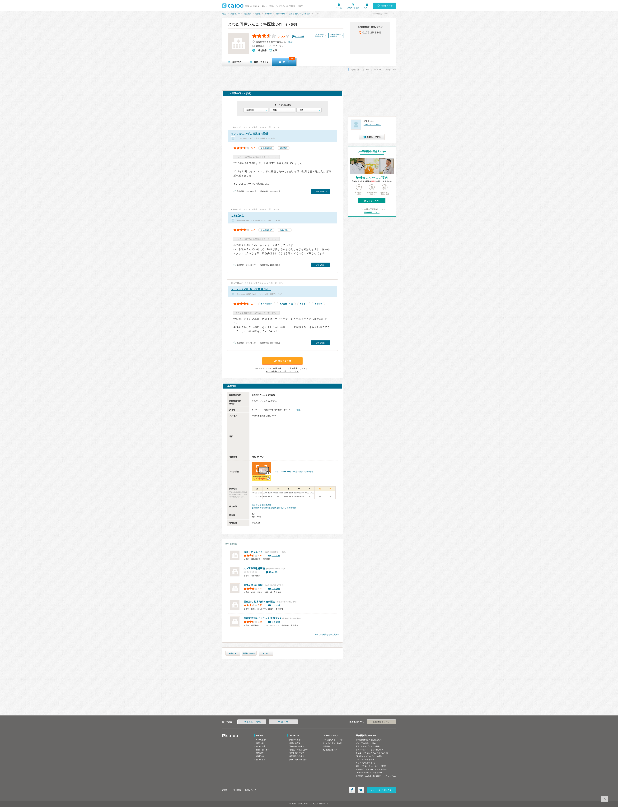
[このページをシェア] (352, 790)
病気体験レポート (263, 750)
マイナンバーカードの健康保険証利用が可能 (293, 471)
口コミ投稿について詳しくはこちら (282, 371)
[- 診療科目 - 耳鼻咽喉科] (255, 110)
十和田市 (268, 14)
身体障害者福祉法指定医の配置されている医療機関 (274, 508)
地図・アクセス (249, 653)
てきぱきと (237, 215)
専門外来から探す (296, 753)
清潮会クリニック (253, 552)
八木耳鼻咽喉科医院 (254, 568)
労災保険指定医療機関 (261, 505)
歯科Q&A (260, 756)
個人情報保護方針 (330, 750)
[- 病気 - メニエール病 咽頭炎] (282, 110)
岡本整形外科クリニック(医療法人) (262, 618)
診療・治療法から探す (298, 760)
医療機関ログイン (371, 212)
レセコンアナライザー (365, 760)
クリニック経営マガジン (366, 763)
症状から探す (294, 743)
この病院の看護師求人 (319, 35)
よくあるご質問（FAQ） (333, 743)
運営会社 (225, 790)
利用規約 (326, 746)
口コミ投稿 (261, 760)
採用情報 (237, 790)
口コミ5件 (276, 589)
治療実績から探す (296, 746)
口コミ (266, 653)
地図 (290, 42)
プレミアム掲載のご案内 (366, 743)
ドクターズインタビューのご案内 (370, 750)
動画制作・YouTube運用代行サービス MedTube (376, 776)
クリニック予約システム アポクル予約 (372, 753)
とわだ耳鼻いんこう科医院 (299, 14)
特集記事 (260, 753)
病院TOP (232, 653)
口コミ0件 (273, 572)
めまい (304, 304)
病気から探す (294, 740)
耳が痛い (285, 230)
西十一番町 (280, 14)
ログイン (367, 8)
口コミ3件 (276, 556)
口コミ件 (299, 36)
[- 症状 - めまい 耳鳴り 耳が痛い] (308, 110)
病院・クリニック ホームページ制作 (371, 766)
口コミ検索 (261, 746)
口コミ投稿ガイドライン (333, 740)
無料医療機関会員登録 (335, 35)
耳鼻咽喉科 (267, 148)
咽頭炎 (284, 148)
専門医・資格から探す (298, 750)
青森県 (258, 14)
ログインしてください (372, 124)
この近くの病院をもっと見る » (326, 634)
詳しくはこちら (371, 200)
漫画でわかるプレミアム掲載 (368, 746)
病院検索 (247, 14)
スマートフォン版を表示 (381, 790)
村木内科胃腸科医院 (259, 601)
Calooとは (338, 8)
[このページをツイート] (361, 790)
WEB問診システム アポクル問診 (369, 756)
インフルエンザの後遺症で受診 (250, 133)
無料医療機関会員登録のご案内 (369, 740)
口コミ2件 (276, 622)
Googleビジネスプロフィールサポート (372, 769)
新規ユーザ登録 (353, 8)
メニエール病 (287, 304)
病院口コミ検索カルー (231, 14)
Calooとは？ (261, 740)
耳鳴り (319, 304)
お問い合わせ (250, 790)
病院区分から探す (296, 756)
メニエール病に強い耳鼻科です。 (251, 289)
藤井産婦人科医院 (253, 585)
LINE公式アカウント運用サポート (370, 773)
